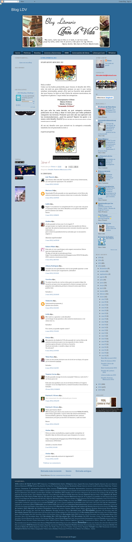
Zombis (93, 528)
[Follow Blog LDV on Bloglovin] (105, 98)
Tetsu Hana (49, 357)
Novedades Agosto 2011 (23, 512)
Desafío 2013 (91, 490)
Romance (34, 525)
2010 (100, 387)
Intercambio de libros (80, 53)
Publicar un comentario (52, 463)
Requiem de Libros (53, 523)
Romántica (41, 525)
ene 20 (104, 316)
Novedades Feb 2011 (28, 514)
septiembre (104, 274)
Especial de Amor (110, 494)
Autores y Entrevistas (52, 53)
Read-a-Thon (113, 520)
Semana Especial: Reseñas (68, 525)
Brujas (79, 486)
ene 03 (104, 353)
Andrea (48, 221)
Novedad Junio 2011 (78, 510)
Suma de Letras (27, 527)
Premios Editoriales (27, 520)
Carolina (48, 279)
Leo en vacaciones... (110, 502)
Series (94, 525)
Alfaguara (69, 484)
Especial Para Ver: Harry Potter (26, 496)
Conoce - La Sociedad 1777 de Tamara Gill (111, 110)
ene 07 (104, 344)
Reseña (74, 523)
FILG (108, 498)
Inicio (17, 53)
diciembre (104, 268)
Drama (51, 494)
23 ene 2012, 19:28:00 (52, 389)
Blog (38, 486)
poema (107, 518)
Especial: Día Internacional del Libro (35, 498)
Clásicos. (18, 488)
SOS (116, 525)
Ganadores (22, 500)
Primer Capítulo (49, 520)
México (83, 508)
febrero (103, 294)
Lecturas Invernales (74, 502)
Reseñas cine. (90, 523)
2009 (100, 390)
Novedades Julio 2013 (84, 514)
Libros (45, 504)
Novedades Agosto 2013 (51, 512)
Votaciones (62, 528)
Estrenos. (67, 498)
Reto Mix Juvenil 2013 (111, 523)
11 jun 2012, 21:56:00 (52, 424)
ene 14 (103, 327)
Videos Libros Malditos (51, 528)
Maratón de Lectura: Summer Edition (64, 508)
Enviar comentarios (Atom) (61, 475)
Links (65, 504)
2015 (100, 257)
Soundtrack (18, 527)
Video (29, 528)
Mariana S (49, 190)
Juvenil (50, 502)
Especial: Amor (51, 496)
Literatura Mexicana (103, 504)
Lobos (19, 506)
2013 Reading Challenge (26, 93)
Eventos (73, 498)
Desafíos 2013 (69, 492)
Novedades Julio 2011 (70, 514)
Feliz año (89, 498)
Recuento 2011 (30, 523)
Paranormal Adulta (79, 518)
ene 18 (103, 322)
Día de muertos (92, 492)
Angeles (91, 484)
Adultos (63, 484)
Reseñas (37, 53)
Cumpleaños (19, 490)
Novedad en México (64, 510)
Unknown (49, 301)
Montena (94, 508)
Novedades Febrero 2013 (56, 514)
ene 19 (103, 319)
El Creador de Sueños (105, 237)
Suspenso (37, 527)
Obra (42, 518)
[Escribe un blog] (71, 167)
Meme (78, 508)
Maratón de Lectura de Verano (82, 506)
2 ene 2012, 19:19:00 (52, 273)
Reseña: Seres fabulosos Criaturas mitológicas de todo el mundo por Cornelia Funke (107, 193)
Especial (87, 494)
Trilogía (75, 527)
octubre (103, 271)
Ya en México (77, 528)
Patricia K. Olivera (52, 395)
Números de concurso (33, 518)
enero (102, 297)
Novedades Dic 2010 (64, 512)
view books (32, 107)
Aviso (29, 486)
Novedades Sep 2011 (110, 516)
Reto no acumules (20, 525)
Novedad (55, 510)
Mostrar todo (114, 249)
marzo (102, 291)
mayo (102, 285)
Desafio (74, 490)
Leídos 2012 (99, 502)
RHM (28, 525)
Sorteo (112, 525)
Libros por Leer (99, 53)
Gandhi (29, 500)
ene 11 (103, 336)
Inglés (96, 500)
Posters (115, 518)
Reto (104, 523)
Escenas (80, 494)
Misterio (88, 508)
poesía (111, 518)
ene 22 (103, 313)
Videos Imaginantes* (37, 528)
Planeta (102, 518)
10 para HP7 (36, 484)
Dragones (46, 494)
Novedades (90, 510)
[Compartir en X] (73, 167)
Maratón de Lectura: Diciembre (39, 508)
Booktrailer (73, 486)
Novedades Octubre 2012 (97, 516)
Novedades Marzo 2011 (109, 514)
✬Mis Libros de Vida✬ (23, 484)
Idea (76, 500)
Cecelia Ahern (100, 486)
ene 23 (103, 310)
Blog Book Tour (44, 486)
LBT (55, 502)
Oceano (46, 518)
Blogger (73, 537)
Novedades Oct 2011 (82, 516)
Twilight (92, 527)
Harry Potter (63, 500)
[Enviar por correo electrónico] (69, 167)
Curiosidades (26, 490)
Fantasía (78, 498)
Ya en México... (86, 528)
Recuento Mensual (40, 523)
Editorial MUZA (66, 494)
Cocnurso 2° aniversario (30, 488)
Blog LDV (19, 9)
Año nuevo (109, 484)
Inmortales (114, 500)
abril (102, 288)
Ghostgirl (33, 500)
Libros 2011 (60, 504)
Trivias (80, 527)
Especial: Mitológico (53, 498)
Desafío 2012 (84, 490)
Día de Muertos (101, 492)
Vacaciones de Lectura (109, 527)
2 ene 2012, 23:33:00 (52, 294)
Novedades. (18, 518)
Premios (18, 520)
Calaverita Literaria (87, 486)
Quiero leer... (103, 520)
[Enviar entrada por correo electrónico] (65, 166)
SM (97, 525)
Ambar (48, 430)
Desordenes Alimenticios (81, 492)
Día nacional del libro (26, 494)
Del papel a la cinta (50, 490)
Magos (38, 506)
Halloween (54, 500)
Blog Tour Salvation (64, 486)
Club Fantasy (103, 215)
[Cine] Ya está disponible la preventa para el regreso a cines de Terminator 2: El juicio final (106, 146)
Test (50, 527)
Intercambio (19, 502)
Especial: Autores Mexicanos (67, 496)
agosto (102, 277)
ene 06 (104, 347)
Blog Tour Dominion (53, 486)
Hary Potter (71, 500)
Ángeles (97, 484)
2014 (100, 260)
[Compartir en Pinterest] (77, 167)
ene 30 (104, 302)
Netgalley (28, 510)
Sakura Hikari (50, 246)
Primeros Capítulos (71, 520)
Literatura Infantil (92, 504)
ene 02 (104, 355)
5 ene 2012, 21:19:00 (52, 350)
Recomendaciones (20, 523)
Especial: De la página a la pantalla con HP (91, 496)
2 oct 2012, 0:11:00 (51, 447)
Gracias (39, 500)
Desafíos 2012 (60, 492)
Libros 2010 (52, 504)
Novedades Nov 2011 (66, 516)
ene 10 (103, 338)
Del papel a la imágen (60, 490)
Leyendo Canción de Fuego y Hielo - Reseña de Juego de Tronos (106, 208)
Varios (24, 528)
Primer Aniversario (39, 520)
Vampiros (18, 528)
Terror (46, 527)
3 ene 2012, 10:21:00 (52, 308)
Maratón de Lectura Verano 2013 (102, 506)
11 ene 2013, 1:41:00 (51, 459)
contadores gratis (21, 164)
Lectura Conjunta (62, 502)
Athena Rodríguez (51, 266)
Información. (90, 500)
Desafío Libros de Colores (107, 364)
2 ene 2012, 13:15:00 (52, 184)
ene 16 (103, 324)
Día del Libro (110, 492)
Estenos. (62, 498)
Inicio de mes (106, 500)
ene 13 (103, 330)
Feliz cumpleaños (97, 498)
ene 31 (103, 299)
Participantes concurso (92, 518)
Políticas (27, 53)
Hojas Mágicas (103, 139)
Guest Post (44, 500)
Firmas (115, 498)
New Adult (35, 510)
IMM (67, 53)
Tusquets (85, 527)
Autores (114, 484)
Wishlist (112, 53)
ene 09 (104, 341)
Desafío (79, 490)
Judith (47, 204)
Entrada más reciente (51, 471)
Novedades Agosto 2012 (38, 512)
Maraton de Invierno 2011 (48, 506)
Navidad (114, 508)
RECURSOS (110, 238)
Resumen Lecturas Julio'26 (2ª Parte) (109, 177)
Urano (97, 527)
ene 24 (104, 307)
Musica (109, 508)
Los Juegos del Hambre (28, 506)
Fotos (16, 500)
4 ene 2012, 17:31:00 (52, 331)
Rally (108, 520)
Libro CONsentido (36, 504)
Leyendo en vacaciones (22, 504)
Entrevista (75, 494)
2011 (99, 384)
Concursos (89, 488)
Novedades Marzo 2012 (21, 516)
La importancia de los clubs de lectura (111, 227)
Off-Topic (52, 518)
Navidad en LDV (20, 510)
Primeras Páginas (59, 520)
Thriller (54, 527)
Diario (34, 494)
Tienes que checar (61, 527)
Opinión (57, 518)
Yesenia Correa (51, 374)
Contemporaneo (97, 488)
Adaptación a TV (45, 484)
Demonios (69, 490)
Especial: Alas (42, 496)
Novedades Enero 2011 (90, 512)
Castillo (95, 486)
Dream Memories (104, 223)
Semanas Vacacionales (85, 525)
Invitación (26, 502)
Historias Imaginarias (106, 186)
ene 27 (103, 305)
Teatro (42, 527)
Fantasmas (84, 498)
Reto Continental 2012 (109, 368)
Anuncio (102, 484)
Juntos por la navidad (40, 502)
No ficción (41, 510)
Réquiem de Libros (66, 523)
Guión (49, 500)
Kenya (47, 337)
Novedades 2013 (99, 510)
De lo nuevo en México (38, 490)
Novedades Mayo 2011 (35, 516)
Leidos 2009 (85, 502)
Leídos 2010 (92, 502)
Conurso (104, 488)
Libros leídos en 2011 (108, 375)
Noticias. (49, 510)
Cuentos (114, 488)
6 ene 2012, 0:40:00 (52, 368)
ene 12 (103, 333)
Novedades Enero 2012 (104, 512)
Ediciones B (57, 494)
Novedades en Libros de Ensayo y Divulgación (110, 162)
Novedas (23, 518)
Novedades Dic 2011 (76, 512)
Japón (31, 502)
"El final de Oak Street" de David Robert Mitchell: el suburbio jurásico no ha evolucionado (106, 129)
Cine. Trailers (112, 486)
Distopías (39, 494)
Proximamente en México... (92, 520)
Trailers (69, 527)
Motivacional (102, 508)
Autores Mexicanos (21, 486)
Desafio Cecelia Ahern (38, 492)
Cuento (109, 488)
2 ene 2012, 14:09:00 (52, 240)
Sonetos (100, 525)
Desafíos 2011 (50, 492)
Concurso (62, 488)
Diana (23, 96)
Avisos (35, 486)
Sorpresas (106, 525)
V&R (100, 527)
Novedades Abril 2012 (111, 510)
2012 (100, 266)
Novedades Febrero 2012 (42, 514)
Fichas (105, 498)
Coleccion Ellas (45, 488)
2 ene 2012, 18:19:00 (52, 260)
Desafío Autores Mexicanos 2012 (59, 169)
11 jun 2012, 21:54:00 (52, 401)
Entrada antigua (83, 471)
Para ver (71, 518)
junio (102, 282)
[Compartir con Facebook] (75, 167)
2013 (100, 263)
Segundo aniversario (51, 525)
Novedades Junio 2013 (96, 514)
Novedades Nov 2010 (51, 516)
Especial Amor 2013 (96, 494)
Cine (106, 486)
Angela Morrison (83, 484)
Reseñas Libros (99, 523)
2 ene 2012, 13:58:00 (52, 215)
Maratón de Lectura (64, 506)
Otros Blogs (63, 518)
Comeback (53, 488)
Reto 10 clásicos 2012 (108, 361)
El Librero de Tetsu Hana (107, 107)
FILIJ (111, 498)
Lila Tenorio (50, 177)
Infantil (84, 500)
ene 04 (104, 350)
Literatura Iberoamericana (77, 504)
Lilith (47, 314)
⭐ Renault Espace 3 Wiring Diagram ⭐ (104, 217)
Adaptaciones (55, 484)
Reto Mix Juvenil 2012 (108, 358)
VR (67, 528)
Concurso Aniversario (76, 488)
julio (101, 280)
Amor (75, 484)
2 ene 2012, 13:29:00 (52, 198)
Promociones (80, 520)
